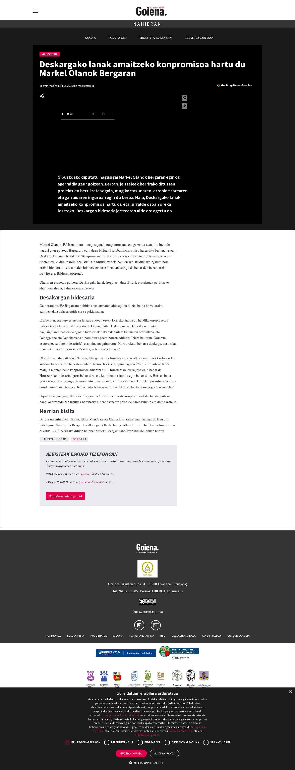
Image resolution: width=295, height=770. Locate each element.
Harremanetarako (141, 635)
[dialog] (147, 728)
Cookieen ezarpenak (181, 731)
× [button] (290, 691)
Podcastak (117, 37)
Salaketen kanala (184, 635)
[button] (147, 762)
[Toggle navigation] (35, 10)
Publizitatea (99, 635)
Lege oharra (75, 635)
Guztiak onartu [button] (131, 753)
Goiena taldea (211, 635)
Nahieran (147, 24)
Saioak (90, 37)
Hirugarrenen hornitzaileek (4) (121, 715)
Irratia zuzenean (199, 37)
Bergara (79, 439)
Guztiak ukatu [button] (164, 753)
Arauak (118, 635)
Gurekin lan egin (238, 635)
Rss (162, 635)
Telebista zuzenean (155, 37)
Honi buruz (53, 635)
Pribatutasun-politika (147, 735)
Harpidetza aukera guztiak (65, 496)
